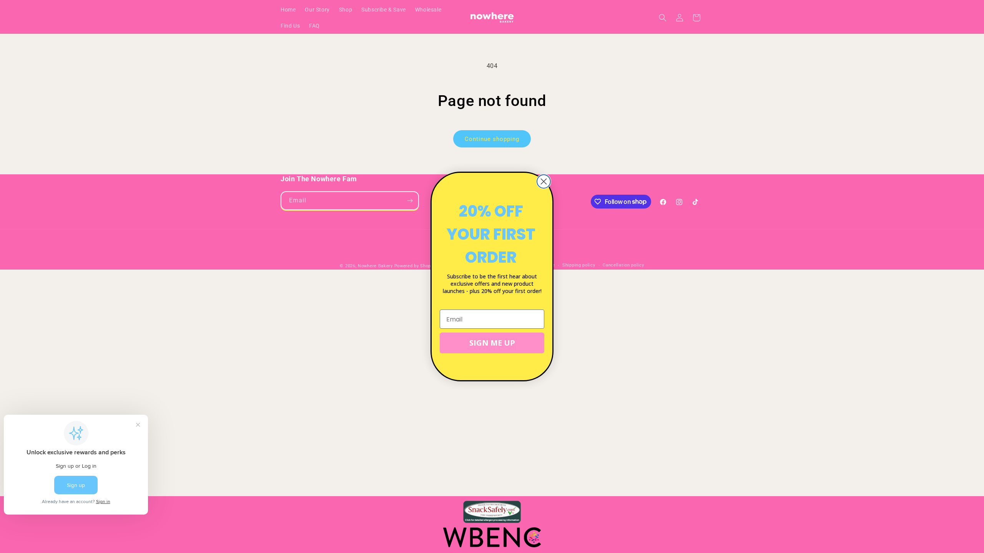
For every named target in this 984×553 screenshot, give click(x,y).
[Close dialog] (543, 181)
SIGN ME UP (492, 343)
